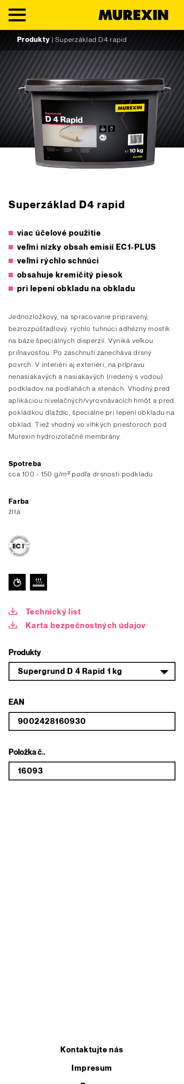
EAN (16, 702)
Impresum (92, 1068)
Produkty (33, 40)
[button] (15, 1068)
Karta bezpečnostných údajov (86, 626)
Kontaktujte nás (92, 1050)
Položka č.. (27, 752)
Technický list (53, 612)
